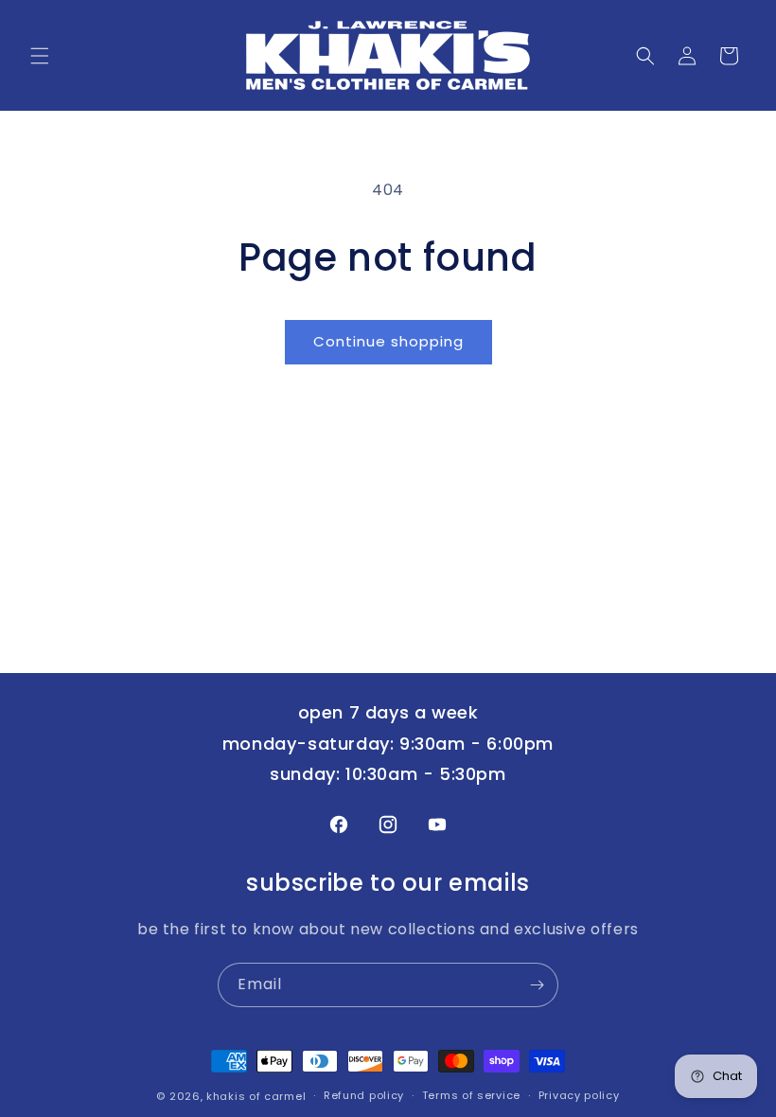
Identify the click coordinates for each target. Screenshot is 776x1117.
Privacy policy (579, 1095)
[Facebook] (339, 824)
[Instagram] (388, 824)
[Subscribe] (536, 985)
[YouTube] (437, 824)
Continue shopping (388, 341)
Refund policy (364, 1095)
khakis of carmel (256, 1096)
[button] (40, 56)
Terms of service (471, 1095)
